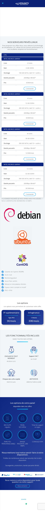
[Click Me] (19, 502)
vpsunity (23, 499)
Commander (30, 88)
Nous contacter (22, 486)
